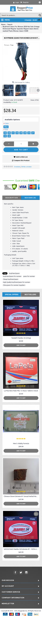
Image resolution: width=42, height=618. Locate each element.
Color (7, 123)
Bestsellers (30, 294)
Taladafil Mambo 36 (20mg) (21, 338)
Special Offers (11, 294)
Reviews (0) (30, 197)
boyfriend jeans (14, 273)
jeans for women (29, 276)
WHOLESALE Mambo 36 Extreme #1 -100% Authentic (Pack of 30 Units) (21, 549)
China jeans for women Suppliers (14, 285)
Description (11, 197)
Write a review (27, 166)
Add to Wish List (22, 157)
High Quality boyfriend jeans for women (16, 282)
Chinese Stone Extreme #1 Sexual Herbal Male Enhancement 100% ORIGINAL (21, 496)
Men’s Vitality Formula (21, 443)
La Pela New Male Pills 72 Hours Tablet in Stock (21, 391)
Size (6, 129)
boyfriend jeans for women (12, 276)
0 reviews (17, 166)
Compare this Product (22, 160)
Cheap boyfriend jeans (10, 279)
